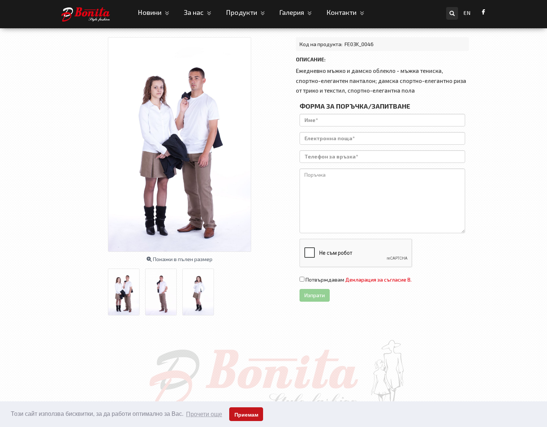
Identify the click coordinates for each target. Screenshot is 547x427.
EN (467, 13)
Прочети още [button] (204, 414)
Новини (150, 12)
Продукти (242, 12)
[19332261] (163, 289)
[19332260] (201, 289)
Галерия (292, 12)
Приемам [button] (246, 415)
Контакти (342, 12)
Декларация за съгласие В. (378, 279)
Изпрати (314, 295)
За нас (194, 12)
